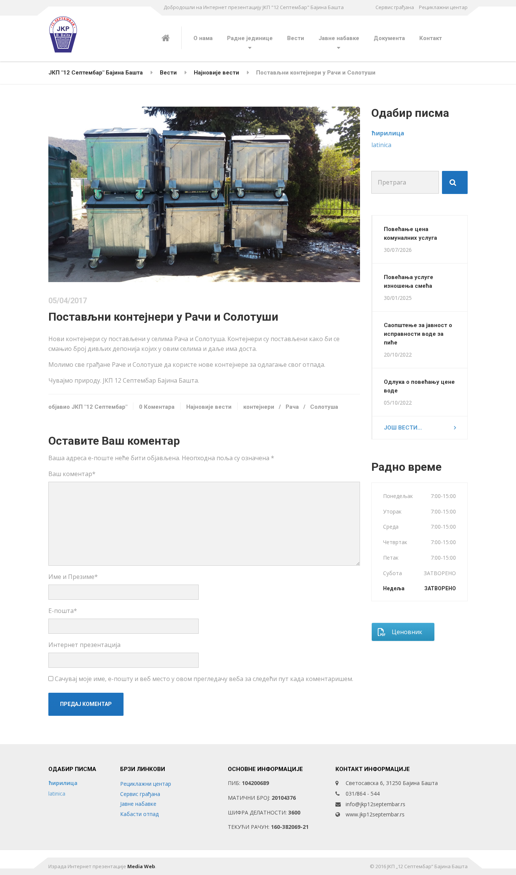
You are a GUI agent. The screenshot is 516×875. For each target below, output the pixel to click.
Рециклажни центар (443, 7)
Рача (292, 406)
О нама (203, 38)
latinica (381, 145)
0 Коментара (157, 406)
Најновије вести (209, 406)
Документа (389, 38)
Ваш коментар (72, 474)
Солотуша (324, 406)
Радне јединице (250, 38)
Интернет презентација (84, 645)
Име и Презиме (73, 576)
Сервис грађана (394, 7)
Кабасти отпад (139, 814)
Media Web (141, 866)
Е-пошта (62, 611)
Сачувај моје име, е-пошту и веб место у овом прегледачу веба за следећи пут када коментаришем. (204, 679)
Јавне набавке (338, 38)
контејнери (258, 406)
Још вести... (403, 427)
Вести (295, 38)
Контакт (430, 38)
